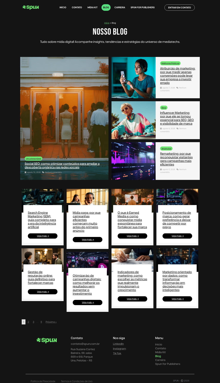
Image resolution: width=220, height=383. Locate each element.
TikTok (117, 353)
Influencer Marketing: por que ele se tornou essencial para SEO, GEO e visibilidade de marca (177, 118)
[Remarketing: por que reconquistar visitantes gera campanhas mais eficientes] (133, 161)
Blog (106, 7)
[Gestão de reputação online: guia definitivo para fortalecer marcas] (43, 260)
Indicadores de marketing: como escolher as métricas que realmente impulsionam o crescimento (132, 281)
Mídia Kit (93, 7)
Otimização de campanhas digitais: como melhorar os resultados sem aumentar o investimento (87, 284)
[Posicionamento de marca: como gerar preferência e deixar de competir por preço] (177, 201)
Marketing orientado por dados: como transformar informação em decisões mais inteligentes (177, 281)
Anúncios (166, 148)
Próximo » (51, 321)
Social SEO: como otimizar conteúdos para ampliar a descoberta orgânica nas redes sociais (62, 165)
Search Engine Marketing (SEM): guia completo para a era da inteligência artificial (42, 220)
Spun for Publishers (143, 7)
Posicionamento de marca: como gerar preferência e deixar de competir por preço (177, 220)
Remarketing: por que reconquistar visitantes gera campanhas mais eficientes (176, 159)
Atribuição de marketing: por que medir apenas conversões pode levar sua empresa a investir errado (177, 75)
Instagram (119, 348)
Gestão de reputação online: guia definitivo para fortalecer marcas (41, 277)
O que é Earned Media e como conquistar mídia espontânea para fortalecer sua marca (132, 220)
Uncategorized (33, 158)
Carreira (119, 7)
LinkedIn (118, 343)
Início (63, 7)
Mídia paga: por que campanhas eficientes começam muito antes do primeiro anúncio (87, 221)
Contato (77, 7)
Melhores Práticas (170, 63)
